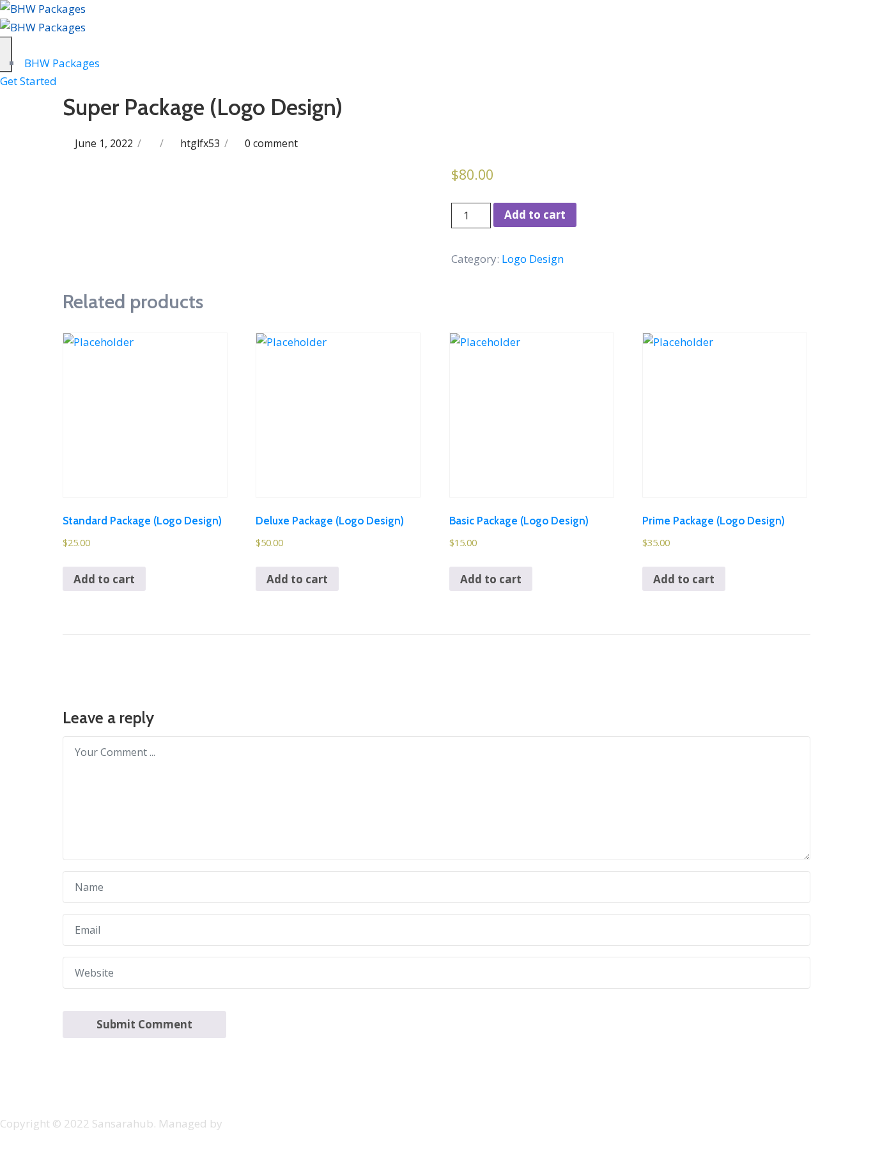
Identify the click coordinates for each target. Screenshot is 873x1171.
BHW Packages (61, 63)
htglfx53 (200, 143)
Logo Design (533, 258)
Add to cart (535, 214)
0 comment (271, 143)
